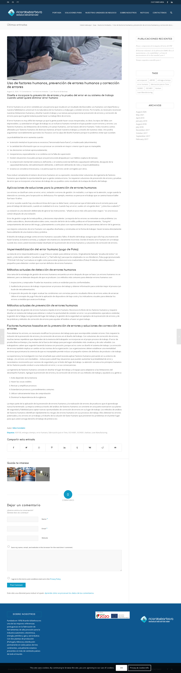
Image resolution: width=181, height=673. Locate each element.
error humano (42, 432)
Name (45, 519)
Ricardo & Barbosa (60, 92)
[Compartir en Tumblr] (77, 447)
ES (13, 2)
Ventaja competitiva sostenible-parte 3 (148, 60)
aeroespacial (142, 80)
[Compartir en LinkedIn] (64, 447)
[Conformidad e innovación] (43, 474)
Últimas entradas (17, 25)
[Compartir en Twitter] (26, 447)
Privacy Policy (55, 579)
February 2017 (142, 139)
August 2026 (141, 112)
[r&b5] (64, 58)
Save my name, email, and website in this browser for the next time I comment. (42, 547)
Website (45, 538)
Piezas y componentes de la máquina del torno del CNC (154, 46)
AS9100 (18, 432)
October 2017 (141, 133)
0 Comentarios (25, 92)
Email (44, 528)
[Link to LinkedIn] (172, 2)
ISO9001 (80, 432)
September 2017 (143, 136)
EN (8, 2)
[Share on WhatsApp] (39, 447)
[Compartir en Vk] (90, 447)
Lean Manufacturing (99, 432)
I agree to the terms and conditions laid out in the (36, 579)
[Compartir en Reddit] (102, 447)
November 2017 (142, 130)
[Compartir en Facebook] (13, 447)
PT (18, 2)
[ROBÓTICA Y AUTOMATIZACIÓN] (28, 474)
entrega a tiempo (29, 432)
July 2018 (139, 127)
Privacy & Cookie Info (139, 668)
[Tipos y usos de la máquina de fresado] (2, 336)
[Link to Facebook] (167, 2)
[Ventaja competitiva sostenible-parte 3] (179, 336)
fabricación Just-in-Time (58, 432)
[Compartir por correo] (115, 447)
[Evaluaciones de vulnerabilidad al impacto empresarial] (14, 474)
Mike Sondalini (19, 428)
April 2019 (140, 118)
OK (121, 668)
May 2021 (140, 115)
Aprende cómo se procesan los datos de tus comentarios (69, 593)
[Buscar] (171, 12)
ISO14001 (72, 432)
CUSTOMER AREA (157, 2)
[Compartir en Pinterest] (52, 447)
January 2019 (141, 121)
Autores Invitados (41, 92)
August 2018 (141, 124)
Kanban (88, 432)
